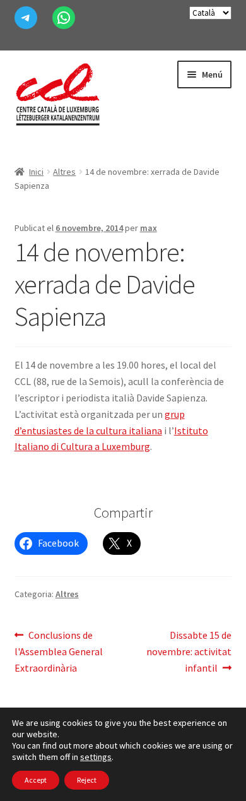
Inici (36, 171)
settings (96, 756)
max (148, 228)
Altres (64, 171)
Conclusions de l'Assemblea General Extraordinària (59, 651)
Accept (36, 780)
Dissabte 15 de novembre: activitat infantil (188, 651)
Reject (87, 780)
